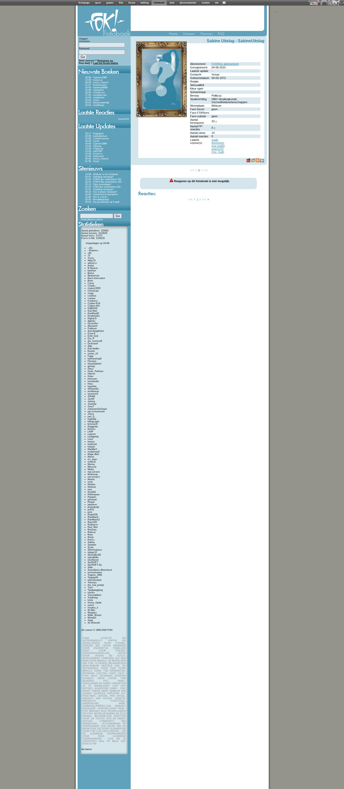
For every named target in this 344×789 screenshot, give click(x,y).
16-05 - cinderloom (95, 97)
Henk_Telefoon (95, 371)
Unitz (90, 600)
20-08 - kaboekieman (96, 136)
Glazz (91, 368)
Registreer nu (105, 60)
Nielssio (92, 487)
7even (91, 258)
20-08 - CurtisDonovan (97, 138)
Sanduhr (92, 545)
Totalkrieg (93, 597)
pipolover (92, 504)
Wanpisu (92, 612)
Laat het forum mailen (105, 63)
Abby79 (91, 260)
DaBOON (92, 308)
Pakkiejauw (93, 494)
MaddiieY (92, 449)
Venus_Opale (94, 602)
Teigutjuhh (93, 577)
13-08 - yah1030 (93, 151)
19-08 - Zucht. (92, 141)
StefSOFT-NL (95, 565)
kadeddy (92, 419)
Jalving (91, 401)
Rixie (90, 534)
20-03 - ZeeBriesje (94, 105)
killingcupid (93, 421)
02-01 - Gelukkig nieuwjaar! (99, 177)
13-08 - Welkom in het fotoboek (101, 174)
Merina (91, 464)
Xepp (90, 620)
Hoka (90, 376)
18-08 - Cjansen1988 (96, 77)
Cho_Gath (218, 151)
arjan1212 (218, 148)
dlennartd (92, 326)
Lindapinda (93, 436)
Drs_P (91, 338)
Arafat (91, 265)
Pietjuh (91, 502)
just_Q (91, 416)
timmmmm (218, 142)
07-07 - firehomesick (96, 85)
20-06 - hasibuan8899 (96, 87)
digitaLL (92, 321)
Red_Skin (93, 527)
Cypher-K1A (94, 303)
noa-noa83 (218, 145)
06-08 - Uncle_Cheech (97, 82)
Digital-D (92, 318)
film (121, 3)
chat (171, 3)
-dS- (90, 253)
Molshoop (93, 474)
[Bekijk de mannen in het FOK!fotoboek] (191, 35)
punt (90, 512)
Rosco (91, 539)
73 (89, 255)
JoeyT (91, 406)
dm (217, 3)
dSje (90, 346)
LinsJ (90, 439)
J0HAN (91, 396)
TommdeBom (94, 595)
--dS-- (90, 248)
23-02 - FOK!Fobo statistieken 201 (103, 179)
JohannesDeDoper (97, 409)
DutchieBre (93, 348)
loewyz (91, 441)
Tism (90, 587)
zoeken (206, 3)
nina (90, 489)
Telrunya (92, 582)
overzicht (124, 119)
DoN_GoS (93, 336)
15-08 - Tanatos (93, 146)
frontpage (84, 3)
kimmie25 (93, 424)
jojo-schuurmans (96, 411)
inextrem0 (93, 394)
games (110, 3)
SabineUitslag (251, 41)
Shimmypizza (95, 550)
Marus (91, 456)
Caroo (91, 283)
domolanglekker (96, 331)
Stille (90, 567)
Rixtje (91, 537)
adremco (92, 263)
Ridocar (92, 532)
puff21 (91, 509)
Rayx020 (92, 522)
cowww (91, 298)
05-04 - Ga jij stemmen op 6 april (102, 202)
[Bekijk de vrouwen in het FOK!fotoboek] (208, 35)
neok (90, 482)
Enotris (91, 351)
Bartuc (91, 273)
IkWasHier (93, 389)
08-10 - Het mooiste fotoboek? (101, 192)
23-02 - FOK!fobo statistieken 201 (103, 187)
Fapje (90, 356)
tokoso (91, 592)
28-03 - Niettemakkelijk (97, 102)
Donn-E (91, 333)
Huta (90, 384)
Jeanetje (92, 404)
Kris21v (91, 429)
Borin (90, 280)
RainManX (93, 517)
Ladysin (92, 434)
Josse (91, 414)
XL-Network (94, 622)
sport (98, 3)
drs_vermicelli (95, 341)
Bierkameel (93, 275)
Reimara (92, 529)
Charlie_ (92, 285)
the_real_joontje (96, 585)
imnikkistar (93, 391)
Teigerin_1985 (95, 575)
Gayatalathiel (94, 363)
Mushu (91, 479)
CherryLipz (93, 290)
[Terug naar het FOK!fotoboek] (175, 35)
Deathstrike (94, 316)
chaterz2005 (94, 288)
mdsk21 (92, 462)
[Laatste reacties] (104, 116)
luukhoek (92, 444)
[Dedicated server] (314, 3)
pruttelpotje (93, 507)
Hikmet (91, 373)
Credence (93, 301)
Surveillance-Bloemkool (100, 570)
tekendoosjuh (94, 580)
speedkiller (93, 557)
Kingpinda (93, 426)
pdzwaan (92, 499)
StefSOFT (93, 562)
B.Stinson (93, 268)
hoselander (93, 381)
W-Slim (91, 610)
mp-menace (94, 477)
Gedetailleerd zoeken (92, 219)
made (215, 139)
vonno (91, 605)
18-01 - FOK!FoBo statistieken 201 (103, 182)
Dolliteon (92, 328)
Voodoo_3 (93, 607)
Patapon (92, 497)
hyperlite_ (93, 386)
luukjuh (91, 446)
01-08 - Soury (92, 161)
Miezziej (92, 467)
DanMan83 (93, 313)
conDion (92, 296)
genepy (91, 366)
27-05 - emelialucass (96, 95)
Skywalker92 (94, 555)
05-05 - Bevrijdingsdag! (97, 199)
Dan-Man (92, 311)
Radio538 (92, 514)
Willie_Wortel (94, 615)
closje (91, 293)
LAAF (90, 431)
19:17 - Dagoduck (94, 133)
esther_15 (93, 353)
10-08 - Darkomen (94, 156)
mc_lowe (92, 459)
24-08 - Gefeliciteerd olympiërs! (101, 194)
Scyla (90, 547)
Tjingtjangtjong (95, 590)
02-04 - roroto (92, 100)
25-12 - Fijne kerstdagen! (98, 184)
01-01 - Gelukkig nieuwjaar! (99, 189)
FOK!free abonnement (225, 63)
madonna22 (94, 451)
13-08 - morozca (93, 80)
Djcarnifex (93, 323)
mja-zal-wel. (94, 472)
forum (131, 3)
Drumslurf (93, 343)
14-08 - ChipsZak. (94, 148)
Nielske (91, 484)
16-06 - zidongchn (94, 90)
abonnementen (188, 3)
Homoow (92, 379)
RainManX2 (94, 519)
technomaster (95, 572)
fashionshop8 (94, 358)
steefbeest (93, 560)
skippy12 (92, 552)
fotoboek (159, 3)
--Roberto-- (93, 250)
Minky (91, 469)
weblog (145, 3)
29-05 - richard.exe (95, 92)
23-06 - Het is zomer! (96, 197)
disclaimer (86, 749)
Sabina (91, 542)
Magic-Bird (93, 454)
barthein (92, 270)
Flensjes (92, 361)
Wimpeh (92, 617)
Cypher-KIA (94, 306)
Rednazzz (93, 524)
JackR (91, 399)
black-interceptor (96, 278)
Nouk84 (92, 492)
